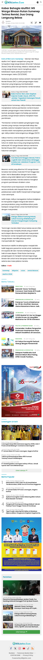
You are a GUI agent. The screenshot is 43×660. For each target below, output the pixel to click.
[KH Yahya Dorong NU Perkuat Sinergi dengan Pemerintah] (8, 342)
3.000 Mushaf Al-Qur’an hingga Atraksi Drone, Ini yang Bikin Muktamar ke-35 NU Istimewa (28, 317)
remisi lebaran (33, 271)
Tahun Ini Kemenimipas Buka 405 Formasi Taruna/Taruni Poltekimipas (17, 457)
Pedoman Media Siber (25, 653)
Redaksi (12, 653)
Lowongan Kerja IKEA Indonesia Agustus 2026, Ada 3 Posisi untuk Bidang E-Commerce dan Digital (21, 445)
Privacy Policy (28, 655)
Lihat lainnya (21, 632)
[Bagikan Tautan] (31, 22)
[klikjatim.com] (14, 2)
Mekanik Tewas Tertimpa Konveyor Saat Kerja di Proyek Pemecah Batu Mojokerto (27, 291)
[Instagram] (19, 648)
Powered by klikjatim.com (21, 658)
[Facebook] (11, 648)
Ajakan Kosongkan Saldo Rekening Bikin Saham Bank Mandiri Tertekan (23, 498)
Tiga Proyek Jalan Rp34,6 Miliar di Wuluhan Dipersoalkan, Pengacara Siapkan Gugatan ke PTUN (23, 512)
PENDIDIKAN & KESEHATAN (24, 299)
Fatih (10, 266)
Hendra (8, 21)
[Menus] (3, 2)
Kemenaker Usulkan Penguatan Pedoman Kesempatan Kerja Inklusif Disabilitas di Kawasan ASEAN (28, 331)
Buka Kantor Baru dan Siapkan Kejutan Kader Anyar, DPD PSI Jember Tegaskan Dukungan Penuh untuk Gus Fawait (25, 97)
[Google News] (28, 648)
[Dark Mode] (38, 2)
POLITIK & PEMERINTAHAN (24, 326)
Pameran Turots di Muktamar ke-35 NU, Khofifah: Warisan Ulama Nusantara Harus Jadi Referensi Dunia (27, 305)
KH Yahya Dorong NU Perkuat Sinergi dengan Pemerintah (27, 342)
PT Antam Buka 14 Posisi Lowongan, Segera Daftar (20, 451)
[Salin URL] (35, 22)
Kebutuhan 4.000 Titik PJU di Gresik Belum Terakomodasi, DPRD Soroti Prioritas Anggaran (23, 483)
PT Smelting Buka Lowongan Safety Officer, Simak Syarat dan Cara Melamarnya (20, 464)
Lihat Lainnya (21, 471)
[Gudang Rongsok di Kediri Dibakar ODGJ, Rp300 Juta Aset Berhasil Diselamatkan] (8, 625)
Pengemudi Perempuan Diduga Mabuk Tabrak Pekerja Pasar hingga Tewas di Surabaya (23, 505)
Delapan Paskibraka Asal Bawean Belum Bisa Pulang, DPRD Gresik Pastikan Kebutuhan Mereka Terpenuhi (27, 355)
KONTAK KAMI (15, 655)
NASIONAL (18, 339)
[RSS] (32, 648)
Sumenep (5, 271)
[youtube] (24, 648)
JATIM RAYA (19, 313)
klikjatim (15, 271)
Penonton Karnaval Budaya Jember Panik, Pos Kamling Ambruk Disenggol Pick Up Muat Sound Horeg (20, 600)
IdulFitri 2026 (7, 274)
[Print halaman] (40, 22)
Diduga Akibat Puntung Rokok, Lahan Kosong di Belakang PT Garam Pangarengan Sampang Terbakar (24, 219)
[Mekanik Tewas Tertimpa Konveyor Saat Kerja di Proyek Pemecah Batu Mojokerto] (8, 290)
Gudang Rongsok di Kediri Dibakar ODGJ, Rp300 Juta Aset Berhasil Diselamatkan (27, 626)
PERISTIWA (19, 286)
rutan (23, 271)
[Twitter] (15, 648)
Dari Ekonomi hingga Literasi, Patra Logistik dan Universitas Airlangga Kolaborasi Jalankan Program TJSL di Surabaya (25, 161)
